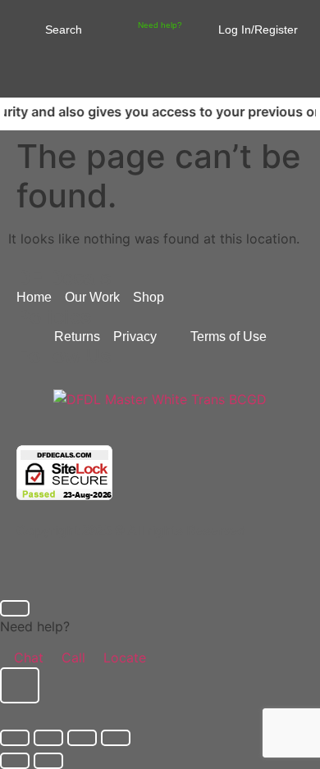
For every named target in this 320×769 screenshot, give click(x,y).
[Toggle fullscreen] (48, 738)
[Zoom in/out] (15, 738)
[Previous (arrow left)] (15, 761)
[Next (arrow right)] (48, 761)
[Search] (26, 28)
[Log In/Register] (210, 24)
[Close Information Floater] (15, 608)
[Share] (82, 738)
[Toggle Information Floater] (19, 685)
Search (63, 29)
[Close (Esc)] (115, 738)
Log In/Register (258, 29)
